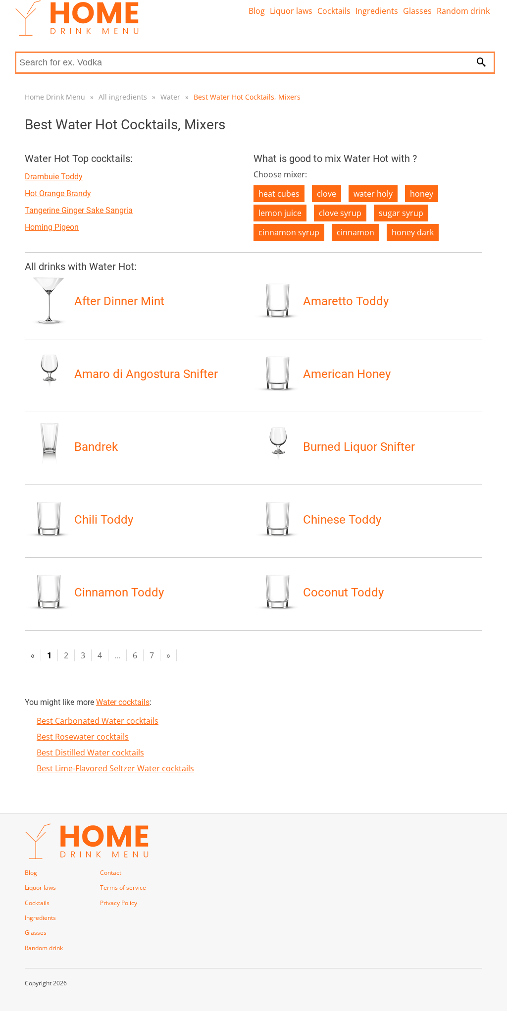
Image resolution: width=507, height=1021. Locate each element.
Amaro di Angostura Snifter (146, 374)
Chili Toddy (103, 520)
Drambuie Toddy (54, 176)
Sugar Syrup (401, 213)
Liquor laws (291, 10)
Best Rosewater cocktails (83, 736)
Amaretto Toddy (346, 301)
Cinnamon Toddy (119, 592)
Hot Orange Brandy (58, 193)
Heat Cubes (279, 193)
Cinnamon (355, 232)
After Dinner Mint (119, 301)
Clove (326, 193)
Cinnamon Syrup (288, 232)
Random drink (463, 10)
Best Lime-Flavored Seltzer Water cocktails (115, 768)
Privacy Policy (118, 903)
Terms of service (123, 887)
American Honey (347, 374)
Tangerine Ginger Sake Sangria (79, 210)
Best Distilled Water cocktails (90, 752)
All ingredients (123, 97)
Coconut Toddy (343, 592)
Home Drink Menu (55, 97)
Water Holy (373, 193)
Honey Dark (413, 232)
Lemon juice (280, 213)
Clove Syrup (340, 213)
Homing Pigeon (52, 227)
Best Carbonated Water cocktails (97, 720)
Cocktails (334, 10)
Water (170, 97)
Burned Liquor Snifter (359, 447)
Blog (257, 10)
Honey (421, 193)
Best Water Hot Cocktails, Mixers (247, 97)
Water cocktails (123, 702)
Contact (110, 872)
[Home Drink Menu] (77, 33)
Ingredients (376, 10)
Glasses (417, 10)
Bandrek (96, 447)
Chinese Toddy (342, 520)
